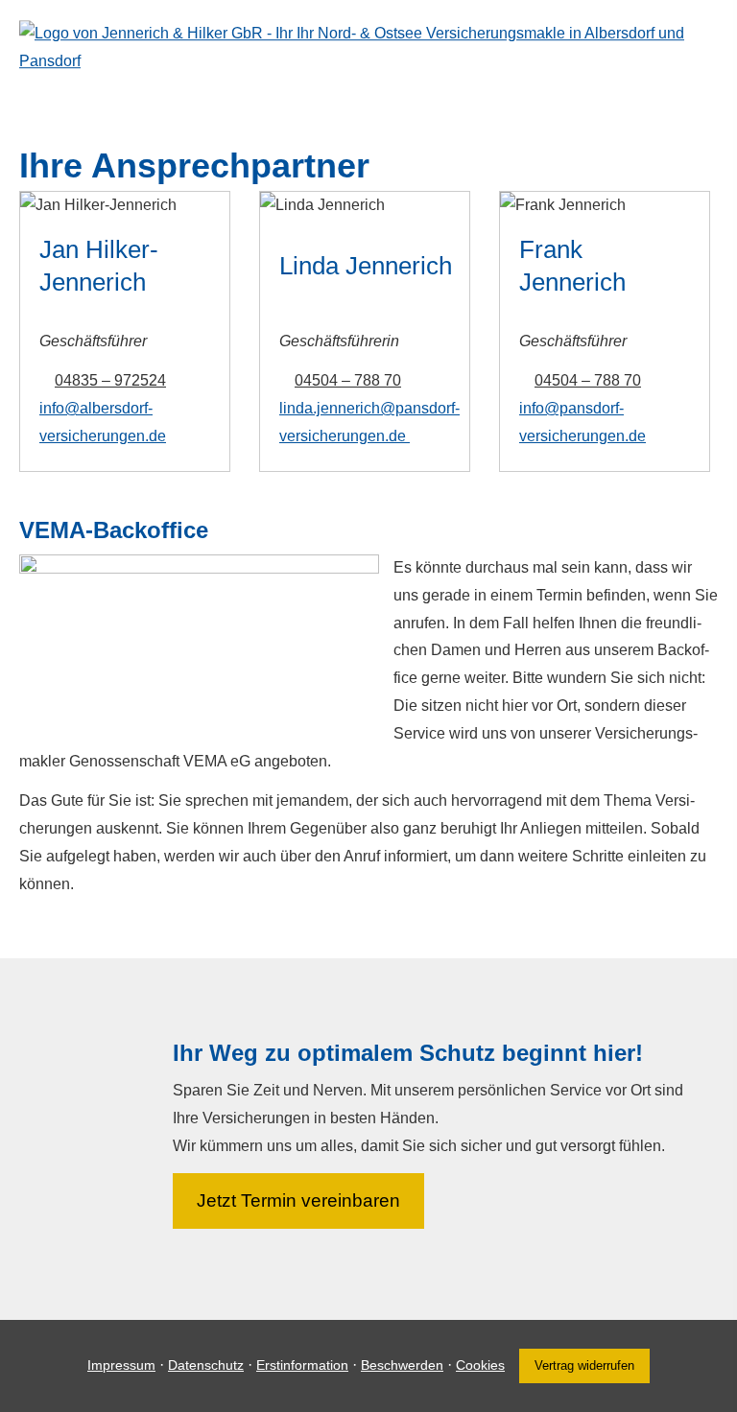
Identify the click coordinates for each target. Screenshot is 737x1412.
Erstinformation (302, 1365)
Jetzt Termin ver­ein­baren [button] (298, 1200)
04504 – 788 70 (348, 380)
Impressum (121, 1365)
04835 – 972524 (110, 380)
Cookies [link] (480, 1365)
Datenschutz (206, 1365)
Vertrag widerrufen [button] (584, 1365)
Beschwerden (402, 1365)
